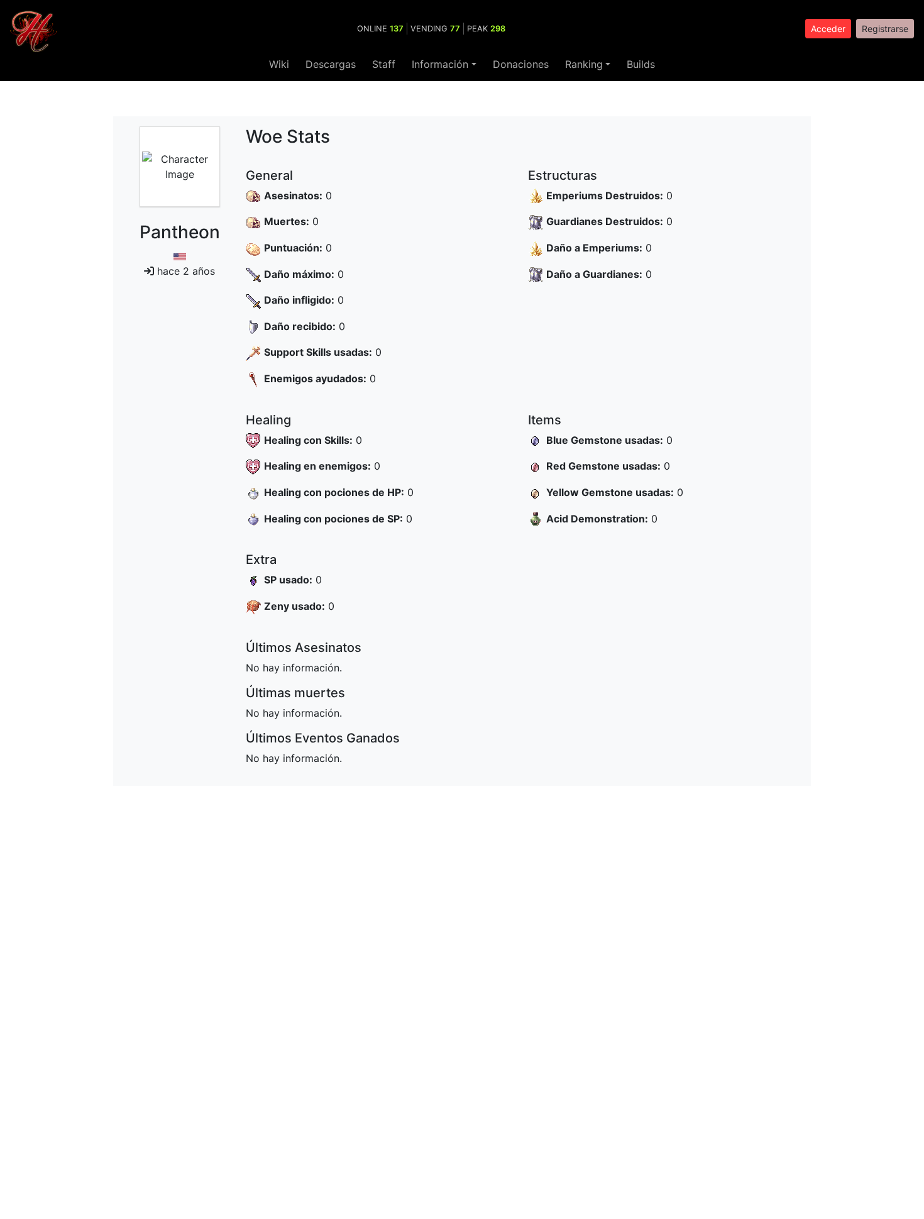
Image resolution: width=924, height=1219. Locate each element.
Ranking (584, 64)
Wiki (279, 64)
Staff (383, 64)
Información (440, 64)
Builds (641, 64)
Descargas (330, 64)
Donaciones (521, 64)
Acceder (828, 28)
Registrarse (885, 28)
